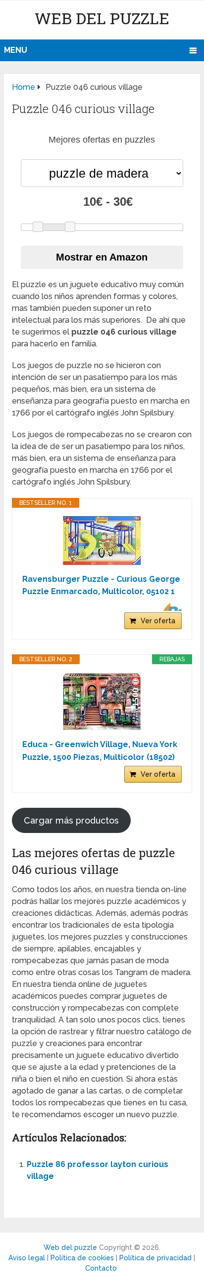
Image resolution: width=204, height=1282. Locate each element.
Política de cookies (82, 1258)
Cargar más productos (71, 820)
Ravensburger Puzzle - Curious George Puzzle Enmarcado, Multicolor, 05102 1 (101, 585)
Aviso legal (26, 1258)
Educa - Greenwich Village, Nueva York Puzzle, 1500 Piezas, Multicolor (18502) (99, 751)
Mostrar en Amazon (102, 257)
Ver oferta (158, 621)
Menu (15, 50)
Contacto (101, 1268)
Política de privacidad (155, 1258)
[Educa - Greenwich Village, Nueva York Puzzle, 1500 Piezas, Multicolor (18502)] (102, 701)
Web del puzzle (102, 18)
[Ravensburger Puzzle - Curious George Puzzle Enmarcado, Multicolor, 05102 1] (102, 541)
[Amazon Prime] (168, 607)
